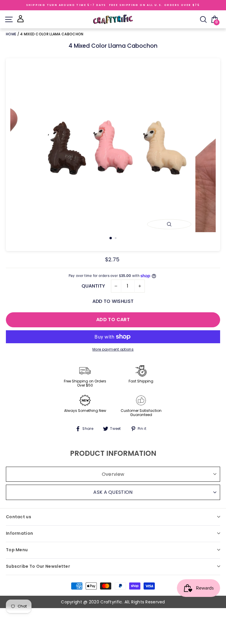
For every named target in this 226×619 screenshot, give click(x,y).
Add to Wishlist (113, 301)
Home (11, 34)
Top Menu (17, 550)
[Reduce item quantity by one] (116, 286)
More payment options (113, 349)
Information (19, 533)
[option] (113, 150)
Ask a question (112, 492)
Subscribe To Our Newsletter (38, 566)
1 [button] (110, 238)
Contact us (18, 517)
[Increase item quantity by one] (139, 286)
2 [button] (116, 238)
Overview (113, 474)
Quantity (93, 286)
